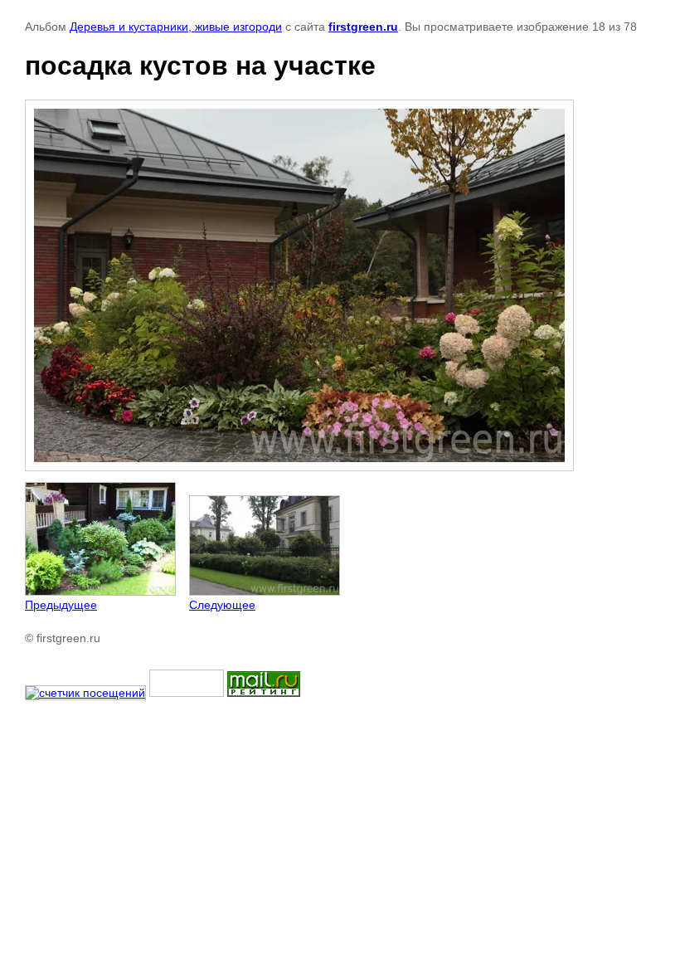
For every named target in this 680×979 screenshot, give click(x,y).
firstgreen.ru (363, 26)
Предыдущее (61, 604)
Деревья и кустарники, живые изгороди (176, 26)
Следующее (222, 604)
